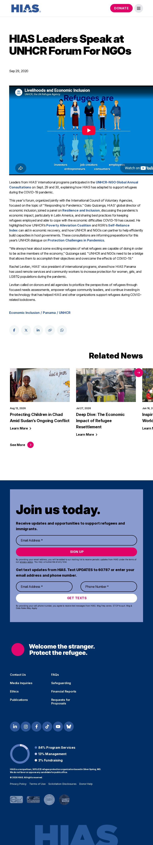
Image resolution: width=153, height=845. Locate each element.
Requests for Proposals (60, 701)
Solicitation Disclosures (62, 783)
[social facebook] (14, 330)
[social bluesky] (69, 727)
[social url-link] (50, 330)
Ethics (14, 691)
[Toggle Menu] (138, 8)
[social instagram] (26, 727)
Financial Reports (63, 691)
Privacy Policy (18, 783)
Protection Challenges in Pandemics (76, 240)
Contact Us (18, 675)
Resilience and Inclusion (81, 210)
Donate (121, 8)
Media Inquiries (21, 683)
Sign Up (77, 552)
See (17, 445)
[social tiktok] (47, 727)
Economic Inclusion (24, 313)
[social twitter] (26, 330)
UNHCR (65, 313)
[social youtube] (58, 727)
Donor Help (86, 783)
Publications (19, 700)
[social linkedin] (38, 330)
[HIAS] (53, 649)
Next (138, 372)
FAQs (55, 675)
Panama (49, 313)
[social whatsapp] (62, 330)
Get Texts (77, 598)
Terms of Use (37, 783)
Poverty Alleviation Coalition (68, 225)
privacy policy (26, 562)
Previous (128, 372)
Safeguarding (61, 683)
